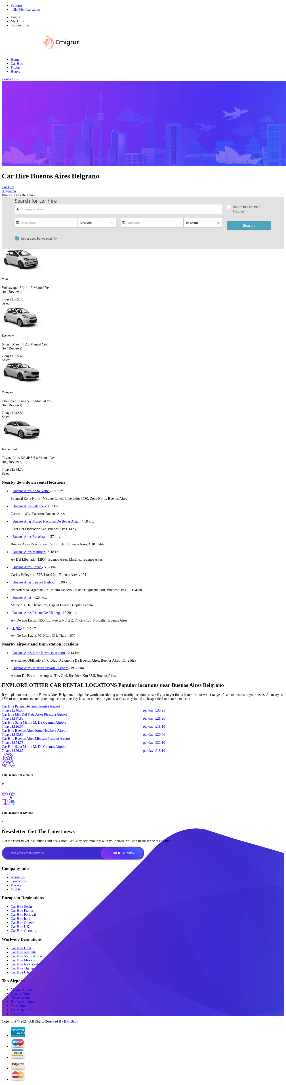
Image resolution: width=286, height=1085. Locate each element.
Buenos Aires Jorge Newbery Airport (39, 653)
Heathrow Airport (23, 1002)
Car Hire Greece (22, 922)
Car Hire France (22, 910)
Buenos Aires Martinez (29, 552)
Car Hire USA (21, 948)
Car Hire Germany (24, 931)
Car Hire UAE (21, 972)
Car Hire (17, 63)
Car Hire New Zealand (27, 964)
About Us (18, 877)
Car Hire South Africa (26, 956)
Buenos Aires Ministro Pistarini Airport (40, 668)
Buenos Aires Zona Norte (31, 491)
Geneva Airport (22, 993)
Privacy (16, 885)
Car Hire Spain (21, 906)
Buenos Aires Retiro (27, 567)
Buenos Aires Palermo (29, 506)
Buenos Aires (22, 597)
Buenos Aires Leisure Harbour (35, 582)
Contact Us (10, 79)
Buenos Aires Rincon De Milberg (37, 613)
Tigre (17, 628)
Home (15, 59)
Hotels (15, 71)
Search (249, 225)
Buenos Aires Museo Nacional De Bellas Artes (46, 521)
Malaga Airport (21, 989)
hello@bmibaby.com (25, 9)
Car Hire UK (20, 926)
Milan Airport (20, 997)
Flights (15, 67)
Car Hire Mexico (23, 960)
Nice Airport (19, 1014)
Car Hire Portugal (23, 914)
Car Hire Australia (23, 952)
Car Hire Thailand (23, 968)
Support (16, 5)
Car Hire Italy (20, 918)
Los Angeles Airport (25, 1010)
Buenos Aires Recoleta (29, 536)
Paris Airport (20, 1006)
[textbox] (118, 209)
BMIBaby (71, 1021)
